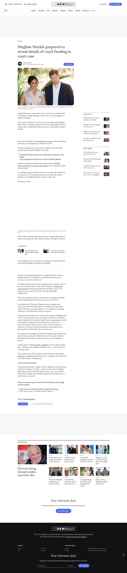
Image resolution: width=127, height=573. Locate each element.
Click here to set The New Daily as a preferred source (39, 389)
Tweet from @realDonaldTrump (27, 363)
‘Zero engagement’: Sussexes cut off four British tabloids (40, 159)
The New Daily (27, 62)
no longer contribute (40, 345)
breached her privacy (44, 141)
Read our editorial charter (76, 537)
